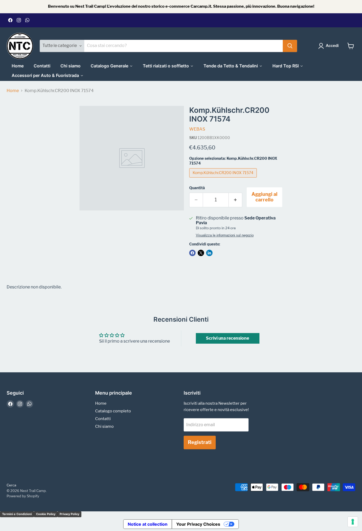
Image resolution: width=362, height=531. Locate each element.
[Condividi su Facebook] (192, 253)
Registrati (199, 442)
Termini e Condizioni (17, 514)
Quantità (197, 188)
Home (13, 90)
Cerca (11, 485)
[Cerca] (290, 46)
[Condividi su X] (201, 253)
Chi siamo (104, 426)
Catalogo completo (113, 411)
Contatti (103, 418)
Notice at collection (147, 524)
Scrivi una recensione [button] (227, 338)
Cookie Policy (45, 514)
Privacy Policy (69, 514)
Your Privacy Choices (198, 524)
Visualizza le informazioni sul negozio (225, 235)
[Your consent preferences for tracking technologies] (353, 522)
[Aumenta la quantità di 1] (235, 200)
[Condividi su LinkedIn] (209, 253)
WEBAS (197, 129)
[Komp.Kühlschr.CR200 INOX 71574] (223, 178)
